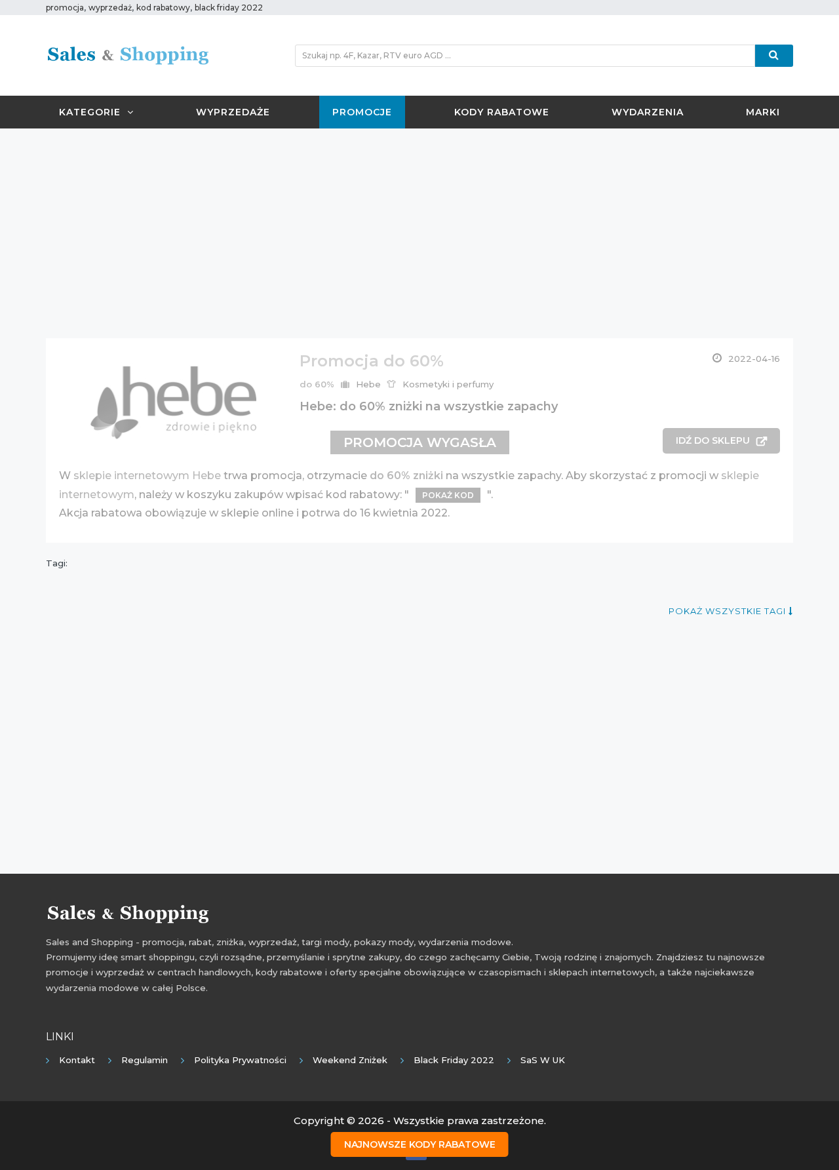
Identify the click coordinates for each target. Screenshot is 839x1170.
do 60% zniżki (406, 475)
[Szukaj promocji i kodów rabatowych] (774, 56)
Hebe (368, 384)
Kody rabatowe (501, 112)
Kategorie (90, 112)
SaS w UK (542, 1060)
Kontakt (77, 1060)
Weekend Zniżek (350, 1060)
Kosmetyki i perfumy (448, 384)
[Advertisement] (419, 233)
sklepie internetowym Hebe (147, 475)
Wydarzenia (648, 112)
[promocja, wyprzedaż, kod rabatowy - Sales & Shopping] (128, 54)
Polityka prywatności (240, 1060)
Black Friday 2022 (454, 1060)
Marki (763, 112)
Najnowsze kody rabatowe (420, 1144)
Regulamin (144, 1060)
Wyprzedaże (233, 112)
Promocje (362, 112)
